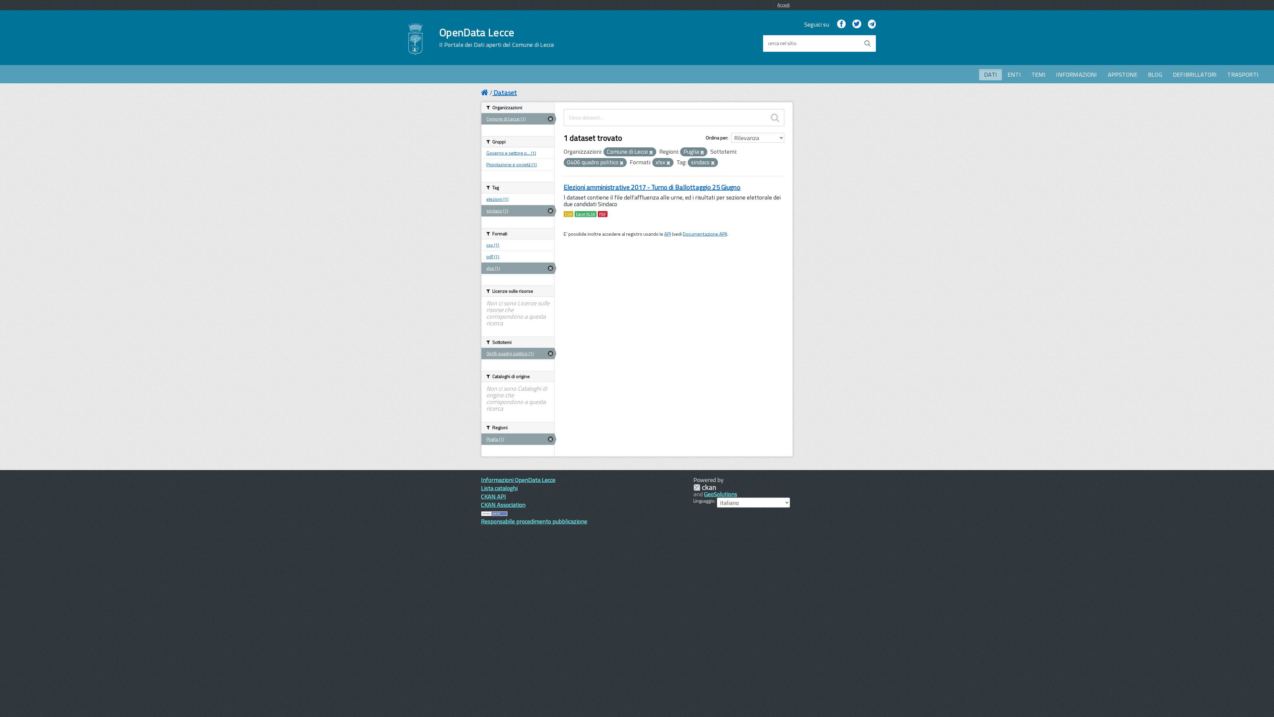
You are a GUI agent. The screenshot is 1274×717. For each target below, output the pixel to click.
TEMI (1038, 74)
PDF (602, 214)
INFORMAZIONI (1076, 74)
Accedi (783, 5)
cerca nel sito (782, 43)
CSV (568, 214)
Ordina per (716, 137)
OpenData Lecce (496, 37)
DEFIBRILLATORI (1195, 74)
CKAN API (493, 496)
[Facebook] (841, 24)
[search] (775, 117)
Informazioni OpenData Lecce (518, 479)
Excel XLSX (585, 214)
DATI (990, 74)
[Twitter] (856, 24)
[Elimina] (651, 152)
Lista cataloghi (499, 488)
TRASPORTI (1242, 74)
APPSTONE (1122, 74)
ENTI (1014, 74)
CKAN (704, 487)
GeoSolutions (720, 494)
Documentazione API (704, 234)
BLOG (1155, 74)
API (667, 234)
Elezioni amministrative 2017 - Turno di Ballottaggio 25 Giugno (652, 187)
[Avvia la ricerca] (867, 43)
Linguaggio (703, 501)
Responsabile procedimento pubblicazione (534, 521)
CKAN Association (503, 504)
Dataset (505, 92)
